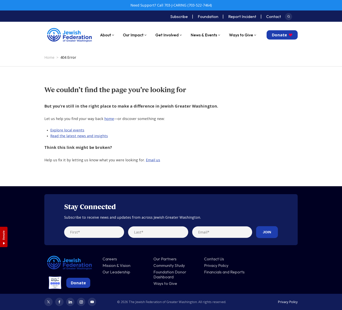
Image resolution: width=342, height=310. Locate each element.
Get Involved (167, 34)
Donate (279, 35)
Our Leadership (116, 271)
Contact (273, 16)
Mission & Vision (116, 265)
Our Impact (133, 34)
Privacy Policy (216, 265)
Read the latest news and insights (79, 135)
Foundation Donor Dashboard (169, 274)
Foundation (208, 16)
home (109, 118)
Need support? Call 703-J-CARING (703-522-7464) (171, 5)
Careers (110, 258)
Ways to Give (241, 34)
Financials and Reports (224, 271)
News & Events (204, 34)
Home (49, 57)
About (105, 34)
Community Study (169, 265)
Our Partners (165, 258)
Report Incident (242, 16)
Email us (153, 160)
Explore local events (67, 130)
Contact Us (214, 258)
